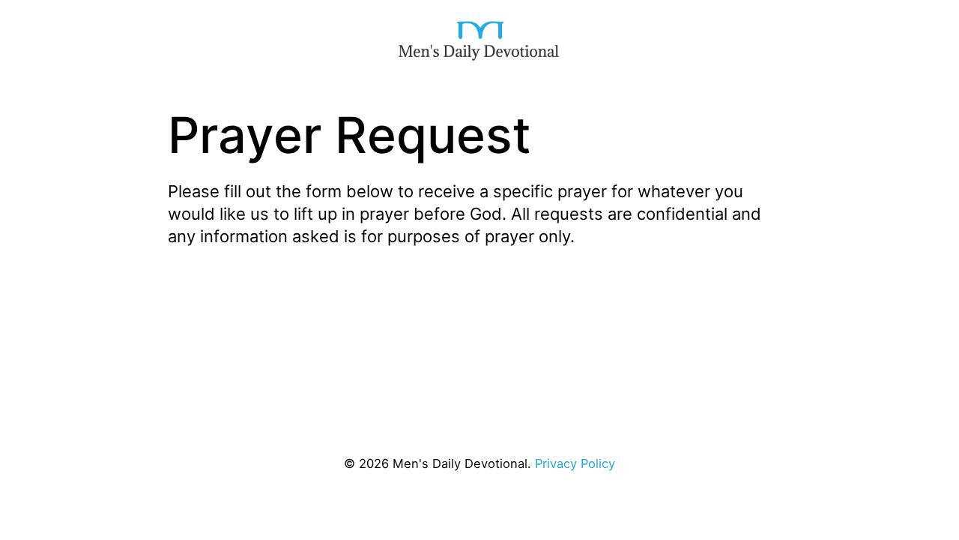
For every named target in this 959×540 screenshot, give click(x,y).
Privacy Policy (575, 463)
